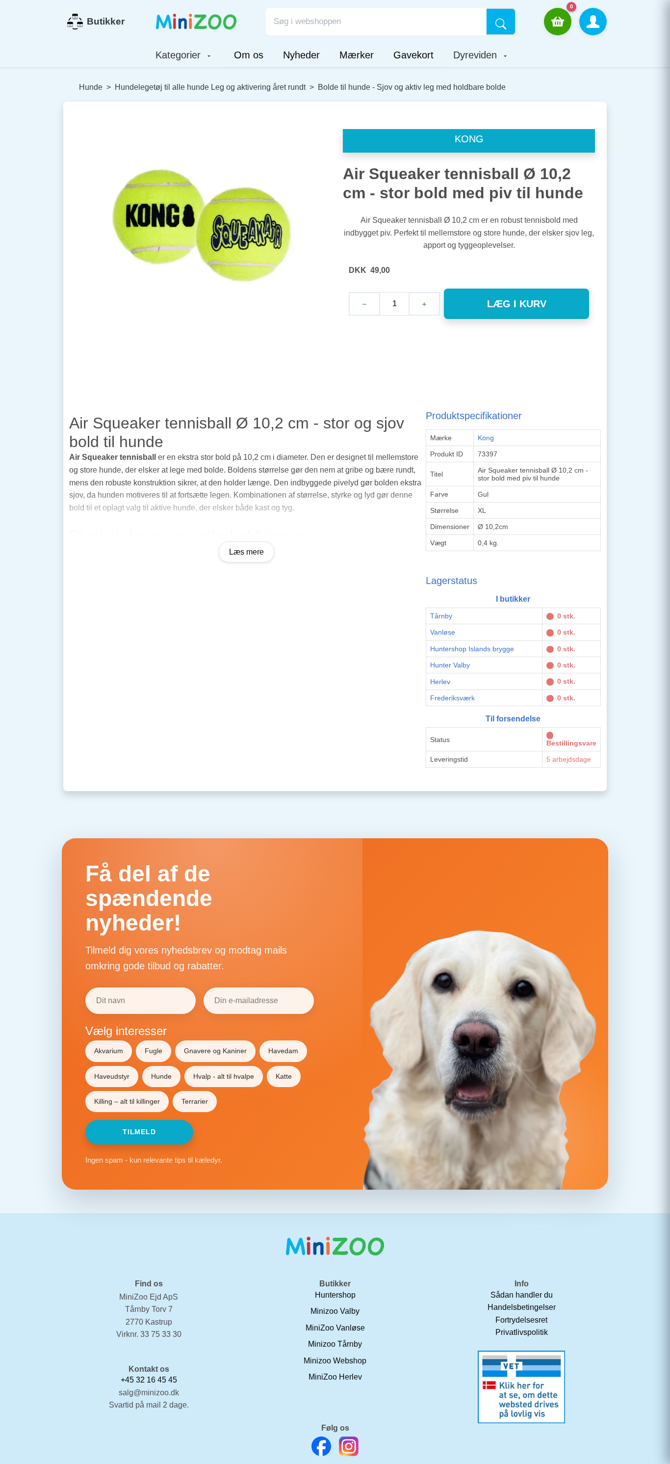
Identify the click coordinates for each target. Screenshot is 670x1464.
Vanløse (442, 632)
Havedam (283, 1051)
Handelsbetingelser (522, 1307)
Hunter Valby (450, 665)
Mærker (356, 55)
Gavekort (413, 55)
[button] (593, 21)
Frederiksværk (452, 698)
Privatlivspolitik (521, 1332)
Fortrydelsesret (521, 1320)
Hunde (91, 87)
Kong (486, 438)
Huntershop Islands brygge (472, 649)
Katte (284, 1076)
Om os (248, 55)
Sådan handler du (521, 1295)
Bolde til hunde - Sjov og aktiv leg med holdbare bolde (412, 87)
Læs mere (246, 552)
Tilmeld (139, 1132)
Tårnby (441, 616)
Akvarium (108, 1051)
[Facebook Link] (321, 1446)
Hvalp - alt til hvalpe (223, 1076)
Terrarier (194, 1101)
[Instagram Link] (349, 1446)
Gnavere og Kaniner (215, 1051)
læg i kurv (516, 303)
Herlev (440, 682)
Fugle (153, 1051)
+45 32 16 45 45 (149, 1380)
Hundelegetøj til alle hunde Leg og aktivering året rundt (210, 87)
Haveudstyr (111, 1076)
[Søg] (501, 21)
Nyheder (301, 55)
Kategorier (179, 55)
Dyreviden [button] (476, 55)
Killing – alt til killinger (127, 1101)
